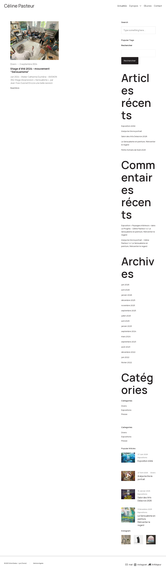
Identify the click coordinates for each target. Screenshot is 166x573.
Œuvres (148, 5)
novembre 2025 (128, 305)
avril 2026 (125, 290)
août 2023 (125, 347)
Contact (158, 5)
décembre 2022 (128, 352)
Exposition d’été (128, 126)
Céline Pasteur (19, 6)
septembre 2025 (128, 310)
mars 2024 (126, 336)
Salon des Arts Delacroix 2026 (134, 136)
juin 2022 (125, 357)
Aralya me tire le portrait (131, 131)
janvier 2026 (126, 295)
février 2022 (126, 362)
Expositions (126, 410)
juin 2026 (125, 284)
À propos (133, 5)
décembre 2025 (128, 300)
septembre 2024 (128, 331)
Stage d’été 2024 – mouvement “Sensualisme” (30, 70)
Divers (13, 64)
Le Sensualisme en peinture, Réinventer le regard (138, 231)
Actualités (122, 5)
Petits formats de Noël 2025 (133, 150)
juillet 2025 (126, 316)
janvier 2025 (126, 326)
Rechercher (126, 45)
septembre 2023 (128, 341)
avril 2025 (125, 321)
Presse (124, 414)
